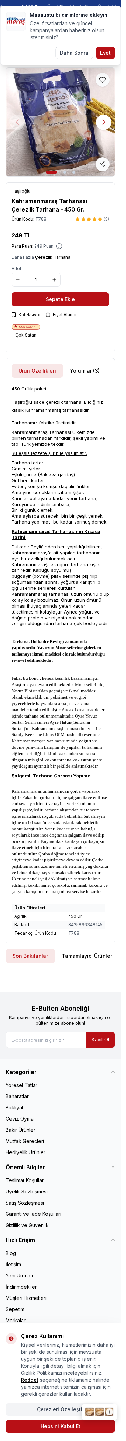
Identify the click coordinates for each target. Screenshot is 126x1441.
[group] (60, 122)
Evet (105, 53)
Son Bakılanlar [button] (30, 956)
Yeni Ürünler (20, 1276)
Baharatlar (17, 1096)
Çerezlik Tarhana (52, 257)
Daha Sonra (74, 53)
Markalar (16, 1320)
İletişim (13, 1264)
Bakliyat (14, 1107)
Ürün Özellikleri (37, 371)
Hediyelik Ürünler (26, 1152)
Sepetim (15, 1309)
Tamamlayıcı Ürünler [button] (87, 956)
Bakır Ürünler (20, 1130)
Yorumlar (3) (85, 371)
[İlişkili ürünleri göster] (99, 1412)
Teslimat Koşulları (25, 1180)
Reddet (29, 1380)
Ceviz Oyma (20, 1119)
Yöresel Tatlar (21, 1085)
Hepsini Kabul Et (60, 1426)
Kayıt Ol (100, 1039)
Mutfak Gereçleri (25, 1141)
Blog (11, 1253)
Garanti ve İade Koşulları (33, 1214)
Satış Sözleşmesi (25, 1203)
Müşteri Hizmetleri (26, 1298)
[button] (51, 172)
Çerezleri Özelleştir (60, 1409)
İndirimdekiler (21, 1287)
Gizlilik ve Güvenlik (27, 1225)
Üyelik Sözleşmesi (27, 1191)
